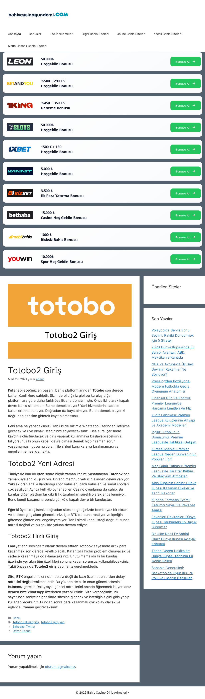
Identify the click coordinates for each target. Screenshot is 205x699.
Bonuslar (35, 34)
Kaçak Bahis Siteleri (168, 34)
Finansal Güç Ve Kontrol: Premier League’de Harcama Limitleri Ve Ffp (171, 403)
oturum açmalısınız (60, 667)
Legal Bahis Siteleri (95, 34)
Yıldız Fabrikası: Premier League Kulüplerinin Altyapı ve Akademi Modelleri (173, 420)
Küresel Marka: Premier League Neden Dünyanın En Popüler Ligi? (174, 454)
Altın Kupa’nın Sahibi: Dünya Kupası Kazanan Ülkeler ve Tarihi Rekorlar (174, 488)
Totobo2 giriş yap (52, 622)
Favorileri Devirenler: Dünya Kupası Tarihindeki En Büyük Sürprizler (174, 522)
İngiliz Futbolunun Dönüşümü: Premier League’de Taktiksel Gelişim (174, 437)
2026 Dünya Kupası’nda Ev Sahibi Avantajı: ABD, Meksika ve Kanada (173, 352)
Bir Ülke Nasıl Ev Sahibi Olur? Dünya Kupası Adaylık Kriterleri (174, 539)
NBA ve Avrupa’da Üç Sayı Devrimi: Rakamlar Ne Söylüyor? (173, 369)
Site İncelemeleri (61, 34)
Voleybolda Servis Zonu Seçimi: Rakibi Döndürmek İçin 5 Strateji (173, 335)
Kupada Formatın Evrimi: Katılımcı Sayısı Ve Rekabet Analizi (173, 505)
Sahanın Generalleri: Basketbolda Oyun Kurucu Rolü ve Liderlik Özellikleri (172, 573)
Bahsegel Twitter (24, 626)
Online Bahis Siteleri (131, 34)
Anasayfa (14, 34)
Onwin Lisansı (22, 631)
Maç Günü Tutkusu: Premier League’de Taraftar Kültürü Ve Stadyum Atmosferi (174, 471)
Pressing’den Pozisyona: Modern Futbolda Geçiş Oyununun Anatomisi (171, 386)
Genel (16, 618)
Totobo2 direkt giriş (26, 622)
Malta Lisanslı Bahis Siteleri (27, 46)
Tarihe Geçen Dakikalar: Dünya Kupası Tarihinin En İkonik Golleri (172, 556)
